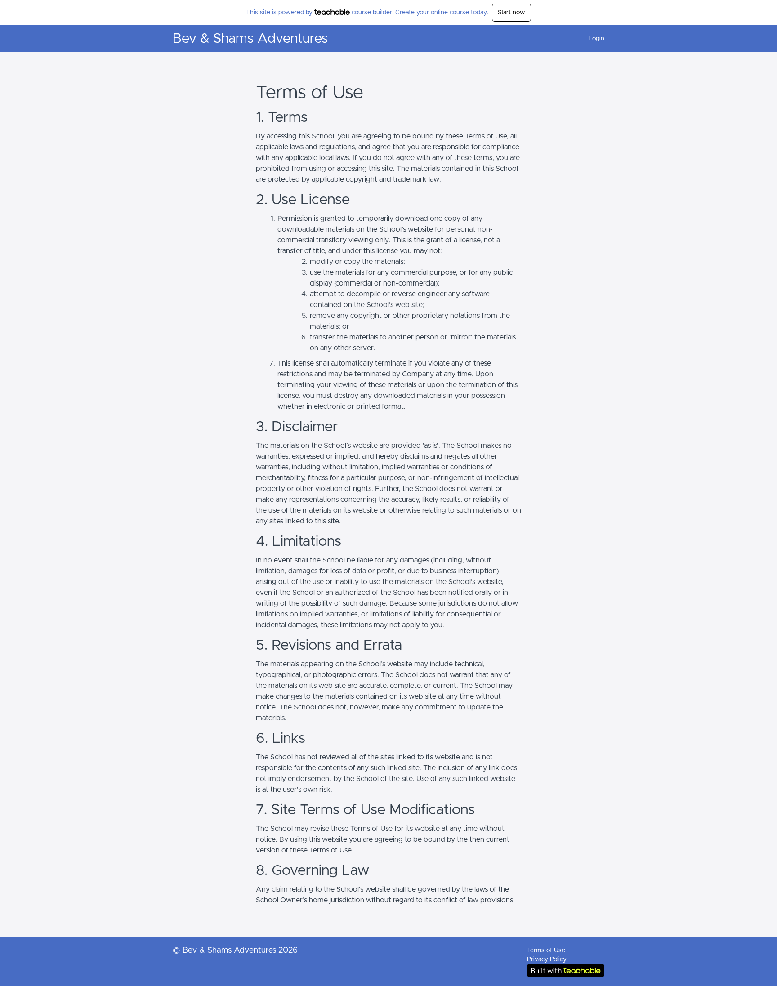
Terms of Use (546, 950)
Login (596, 39)
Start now (511, 12)
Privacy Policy (547, 959)
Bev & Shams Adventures (250, 38)
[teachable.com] (332, 12)
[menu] (592, 38)
